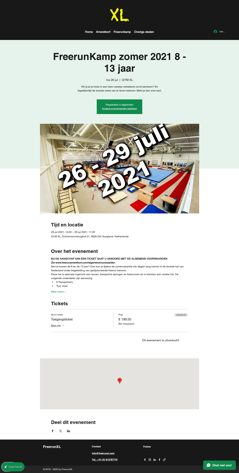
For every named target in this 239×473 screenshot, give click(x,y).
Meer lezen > (58, 291)
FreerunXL (52, 447)
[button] (144, 31)
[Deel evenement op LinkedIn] (68, 431)
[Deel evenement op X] (60, 431)
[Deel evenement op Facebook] (52, 431)
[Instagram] (149, 459)
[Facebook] (144, 459)
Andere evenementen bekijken (119, 108)
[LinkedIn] (154, 459)
